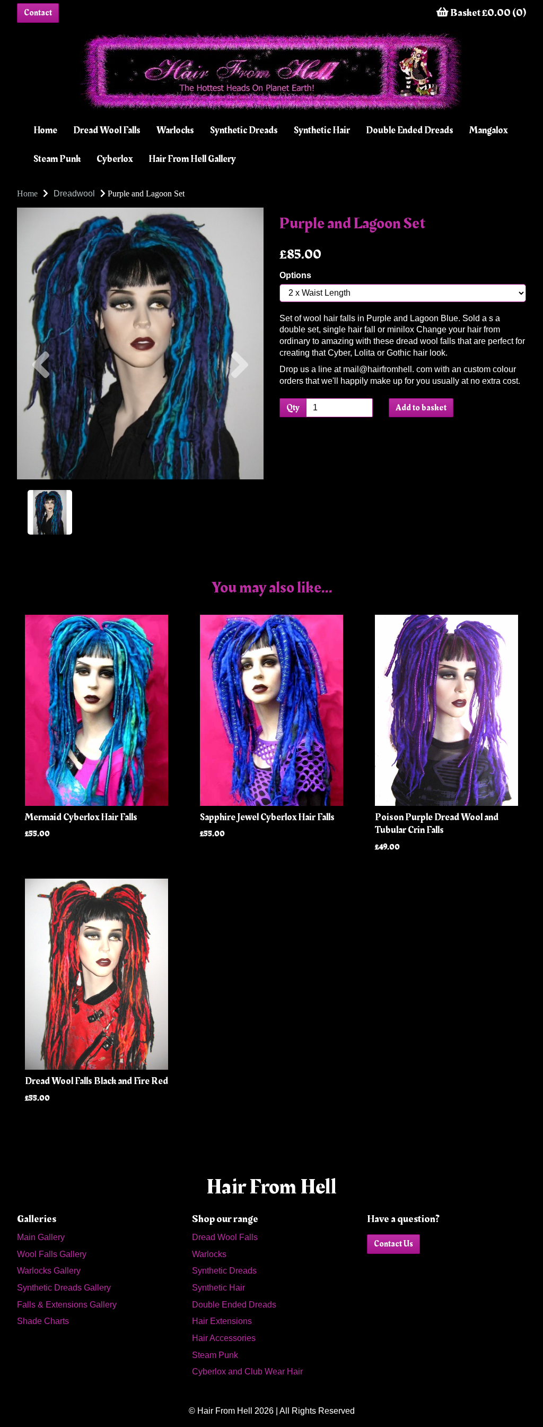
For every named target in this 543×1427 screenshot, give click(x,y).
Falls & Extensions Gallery (67, 1304)
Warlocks (175, 130)
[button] (40, 411)
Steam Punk (57, 159)
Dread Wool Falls (107, 130)
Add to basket (421, 407)
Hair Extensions (222, 1321)
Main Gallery (41, 1237)
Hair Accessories (224, 1338)
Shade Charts (43, 1321)
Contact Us (393, 1243)
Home (45, 130)
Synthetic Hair (322, 130)
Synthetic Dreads (244, 130)
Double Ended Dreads (409, 130)
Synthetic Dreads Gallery (64, 1287)
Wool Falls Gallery (51, 1254)
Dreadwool (74, 193)
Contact (38, 12)
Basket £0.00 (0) (487, 13)
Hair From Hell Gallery (192, 159)
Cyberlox (115, 159)
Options (295, 275)
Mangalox (488, 130)
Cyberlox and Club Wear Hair (247, 1371)
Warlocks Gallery (49, 1270)
